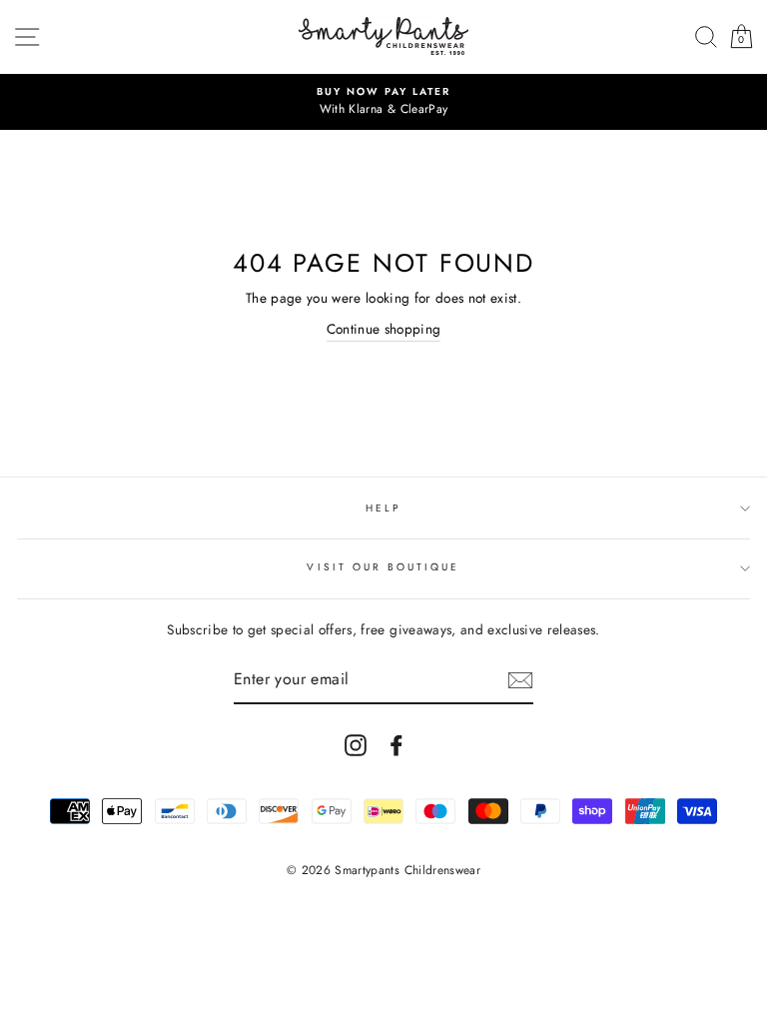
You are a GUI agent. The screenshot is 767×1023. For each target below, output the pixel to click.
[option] (383, 102)
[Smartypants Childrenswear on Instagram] (356, 745)
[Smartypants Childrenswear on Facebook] (396, 745)
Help (383, 508)
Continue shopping (384, 329)
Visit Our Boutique (383, 566)
